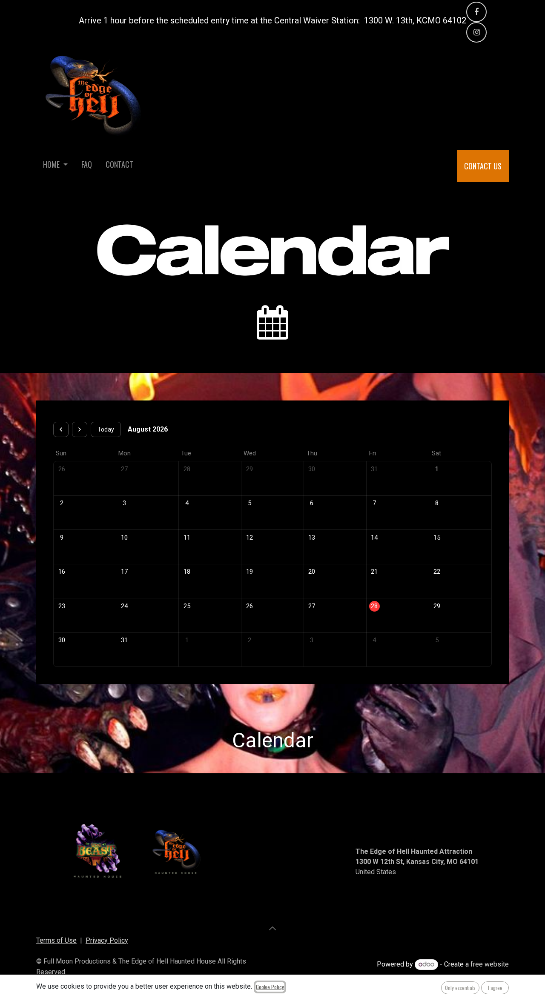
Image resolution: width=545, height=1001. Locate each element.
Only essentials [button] (460, 987)
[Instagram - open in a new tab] (476, 32)
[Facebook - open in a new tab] (476, 12)
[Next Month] (79, 429)
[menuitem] (55, 166)
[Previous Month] (61, 429)
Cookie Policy (270, 986)
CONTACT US (483, 166)
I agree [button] (495, 987)
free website (489, 964)
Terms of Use (56, 940)
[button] (272, 928)
